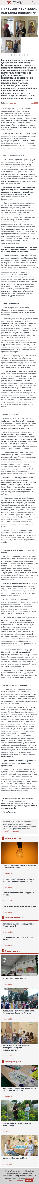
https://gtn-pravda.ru (11, 831)
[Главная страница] (15, 2)
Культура (12, 103)
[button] (3, 2)
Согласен (29, 1181)
